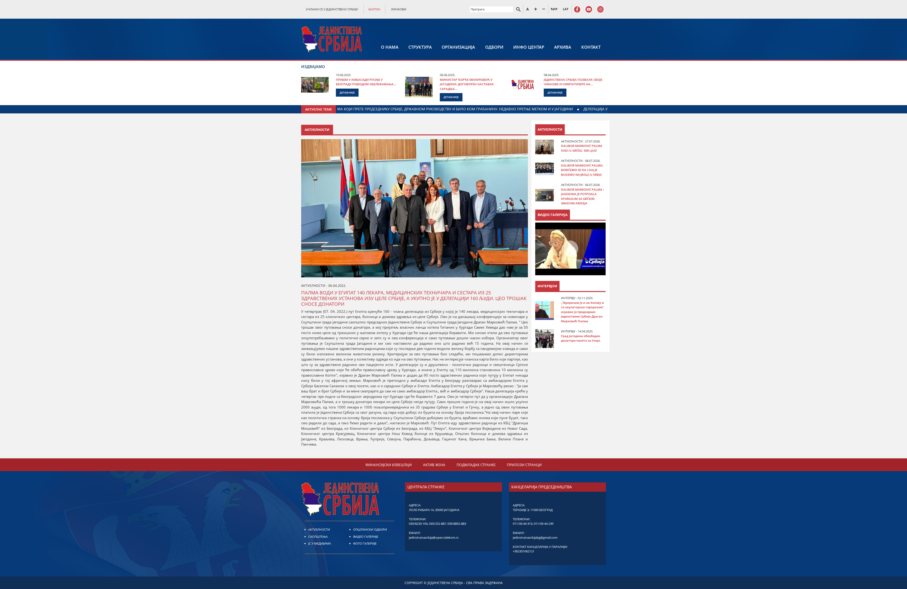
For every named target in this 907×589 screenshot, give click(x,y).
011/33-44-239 (543, 523)
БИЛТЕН (374, 9)
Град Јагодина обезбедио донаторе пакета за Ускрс (580, 338)
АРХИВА (562, 47)
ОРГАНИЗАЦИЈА (458, 47)
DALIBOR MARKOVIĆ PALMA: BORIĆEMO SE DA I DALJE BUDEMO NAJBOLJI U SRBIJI (582, 170)
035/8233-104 (418, 523)
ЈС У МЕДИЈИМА (319, 543)
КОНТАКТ (591, 47)
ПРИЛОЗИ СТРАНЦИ (524, 464)
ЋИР (554, 9)
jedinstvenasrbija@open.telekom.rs (433, 537)
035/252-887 (437, 523)
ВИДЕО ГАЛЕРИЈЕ (365, 536)
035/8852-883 (456, 523)
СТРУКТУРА (420, 47)
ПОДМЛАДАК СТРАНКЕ (476, 464)
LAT (566, 9)
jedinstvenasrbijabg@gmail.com (535, 537)
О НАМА (389, 47)
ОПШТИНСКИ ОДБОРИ (370, 529)
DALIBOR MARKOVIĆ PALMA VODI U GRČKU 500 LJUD (581, 148)
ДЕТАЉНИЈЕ (347, 92)
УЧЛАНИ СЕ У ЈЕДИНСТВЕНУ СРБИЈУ (332, 9)
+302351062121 (523, 551)
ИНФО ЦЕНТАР (528, 47)
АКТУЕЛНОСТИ (319, 529)
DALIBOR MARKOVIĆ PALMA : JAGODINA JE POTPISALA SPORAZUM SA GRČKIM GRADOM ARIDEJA (582, 196)
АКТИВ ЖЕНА (434, 464)
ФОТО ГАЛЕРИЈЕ (364, 543)
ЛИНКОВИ (398, 9)
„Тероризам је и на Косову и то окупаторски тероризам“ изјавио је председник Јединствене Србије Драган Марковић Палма (582, 312)
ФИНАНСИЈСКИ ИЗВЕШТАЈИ (388, 464)
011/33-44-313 (522, 523)
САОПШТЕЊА (318, 536)
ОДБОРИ (494, 47)
